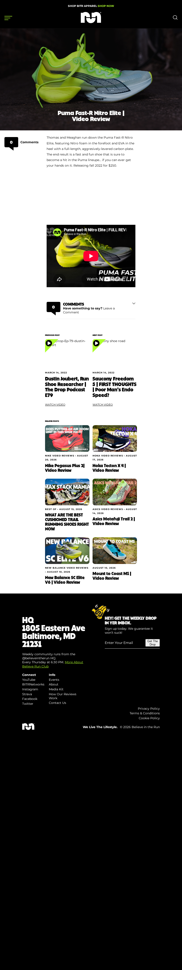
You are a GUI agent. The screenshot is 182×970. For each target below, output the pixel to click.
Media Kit (56, 689)
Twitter (27, 704)
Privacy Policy (149, 709)
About (53, 684)
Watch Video (55, 404)
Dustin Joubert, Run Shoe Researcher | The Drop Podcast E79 (67, 386)
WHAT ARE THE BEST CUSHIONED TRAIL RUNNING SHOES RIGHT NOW (67, 522)
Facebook (29, 699)
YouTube (28, 680)
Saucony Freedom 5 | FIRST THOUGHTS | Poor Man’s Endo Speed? (114, 386)
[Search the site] (175, 19)
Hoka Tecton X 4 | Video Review (109, 467)
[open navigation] (8, 18)
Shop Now (106, 6)
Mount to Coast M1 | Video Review (112, 575)
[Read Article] (67, 354)
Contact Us (57, 703)
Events (54, 680)
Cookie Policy (149, 718)
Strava (27, 694)
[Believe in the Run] (91, 22)
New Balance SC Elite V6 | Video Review (65, 579)
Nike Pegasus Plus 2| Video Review (65, 467)
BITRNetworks (33, 684)
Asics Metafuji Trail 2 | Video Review (114, 521)
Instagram (30, 689)
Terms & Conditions (145, 713)
